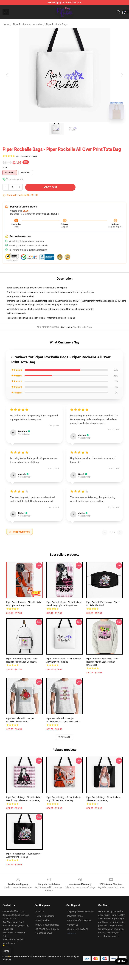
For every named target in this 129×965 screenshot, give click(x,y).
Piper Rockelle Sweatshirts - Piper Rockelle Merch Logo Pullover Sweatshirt (102, 661)
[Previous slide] (7, 75)
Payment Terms (75, 916)
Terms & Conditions (44, 916)
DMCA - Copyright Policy (47, 925)
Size (5, 167)
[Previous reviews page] (104, 532)
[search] (118, 12)
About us (39, 911)
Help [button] (123, 961)
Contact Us (72, 925)
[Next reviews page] (120, 532)
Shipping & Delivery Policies (80, 911)
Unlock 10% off (6, 951)
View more (65, 737)
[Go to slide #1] (56, 129)
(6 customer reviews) (26, 156)
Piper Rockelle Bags (57, 24)
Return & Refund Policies (79, 920)
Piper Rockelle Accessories (27, 24)
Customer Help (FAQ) (77, 929)
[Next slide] (121, 75)
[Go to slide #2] (72, 129)
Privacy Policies (42, 920)
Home (6, 24)
